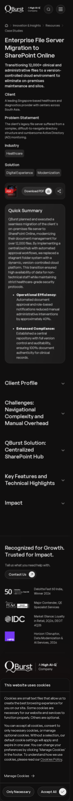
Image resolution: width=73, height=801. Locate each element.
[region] (35, 732)
